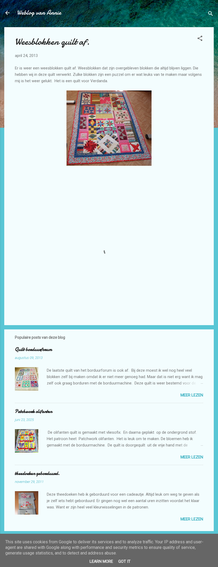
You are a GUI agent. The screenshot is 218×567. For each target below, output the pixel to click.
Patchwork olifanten (33, 411)
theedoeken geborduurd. (37, 473)
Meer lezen (192, 395)
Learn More (101, 561)
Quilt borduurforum (33, 349)
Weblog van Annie (39, 12)
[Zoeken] (210, 14)
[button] (200, 39)
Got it (124, 561)
